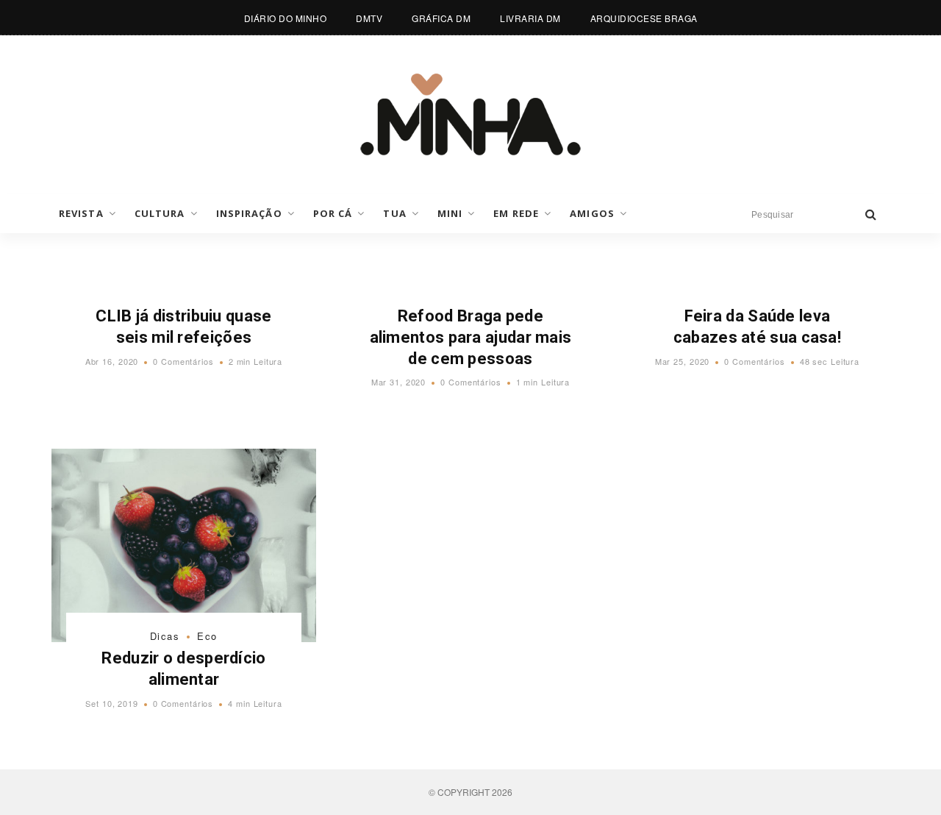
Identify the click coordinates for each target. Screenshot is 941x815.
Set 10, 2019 (111, 703)
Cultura (160, 213)
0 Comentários (183, 361)
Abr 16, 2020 (112, 361)
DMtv (369, 18)
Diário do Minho (285, 18)
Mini (449, 213)
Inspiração (249, 213)
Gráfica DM (441, 18)
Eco (207, 636)
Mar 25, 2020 (682, 361)
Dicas (165, 636)
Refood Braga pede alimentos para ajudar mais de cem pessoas (471, 337)
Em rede (516, 213)
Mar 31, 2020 (398, 382)
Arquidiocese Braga (644, 18)
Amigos (592, 213)
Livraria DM (530, 18)
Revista (81, 213)
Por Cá (333, 213)
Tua (394, 213)
